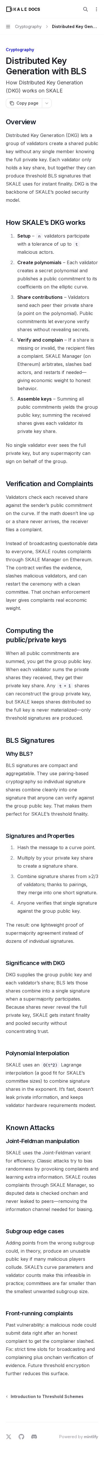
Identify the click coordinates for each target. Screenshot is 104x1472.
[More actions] (96, 9)
